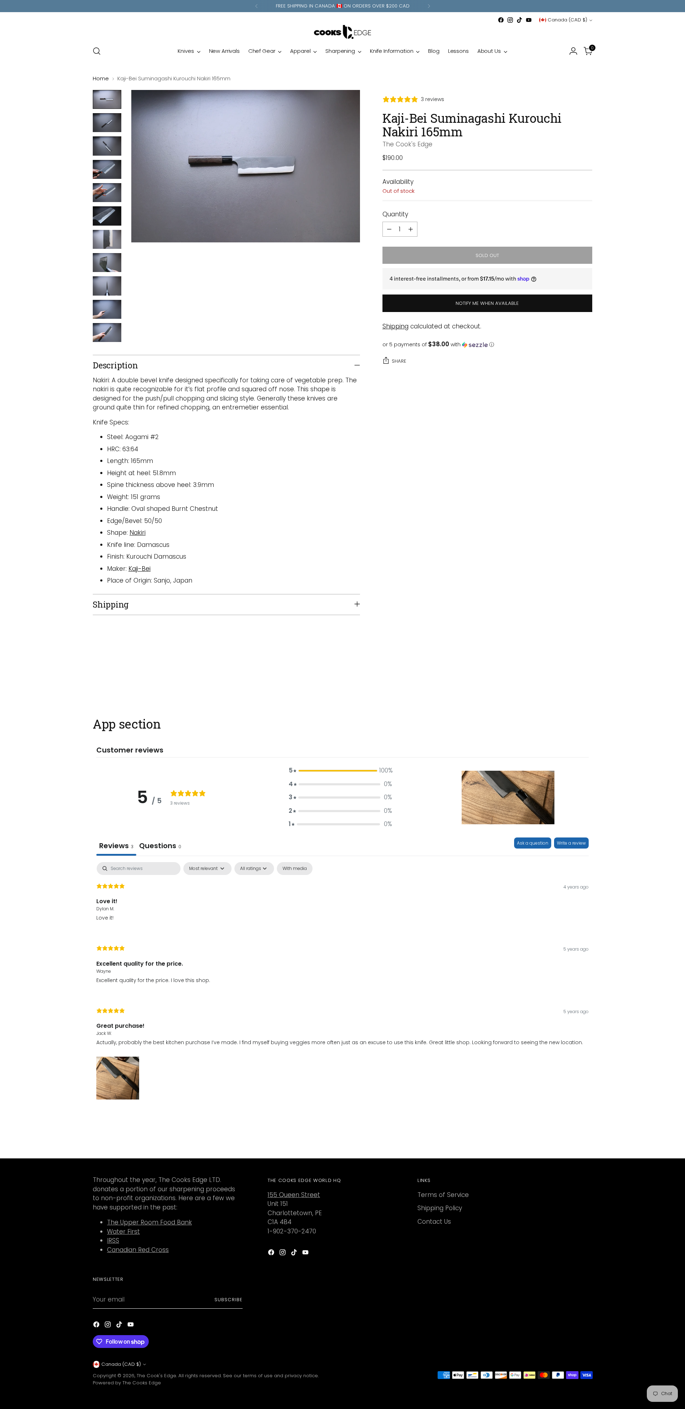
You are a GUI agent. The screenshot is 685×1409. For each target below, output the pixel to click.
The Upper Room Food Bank (149, 1222)
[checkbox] (295, 868)
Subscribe (228, 1299)
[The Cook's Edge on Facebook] (501, 20)
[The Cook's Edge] (342, 32)
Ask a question (532, 843)
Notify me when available (487, 303)
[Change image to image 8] (107, 262)
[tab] (160, 846)
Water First (123, 1231)
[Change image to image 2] (107, 122)
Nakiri (138, 532)
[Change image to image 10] (107, 309)
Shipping (395, 326)
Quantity (395, 214)
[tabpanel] (342, 981)
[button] (487, 344)
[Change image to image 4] (107, 169)
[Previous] (256, 6)
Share (399, 361)
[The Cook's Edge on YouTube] (529, 20)
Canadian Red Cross (138, 1250)
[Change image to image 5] (107, 192)
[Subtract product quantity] (389, 229)
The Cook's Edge (407, 144)
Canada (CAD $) (567, 19)
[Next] (429, 6)
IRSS (113, 1240)
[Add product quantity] (410, 229)
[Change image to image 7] (107, 239)
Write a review (571, 843)
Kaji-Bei (139, 568)
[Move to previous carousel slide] (570, 679)
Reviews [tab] (116, 846)
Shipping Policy (439, 1208)
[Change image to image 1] (107, 99)
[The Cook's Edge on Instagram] (510, 20)
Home (101, 78)
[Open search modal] (97, 51)
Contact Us (434, 1221)
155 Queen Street (294, 1195)
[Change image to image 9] (107, 285)
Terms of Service (443, 1195)
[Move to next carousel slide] (586, 678)
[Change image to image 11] (107, 332)
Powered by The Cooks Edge (127, 1382)
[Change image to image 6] (107, 215)
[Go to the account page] (573, 51)
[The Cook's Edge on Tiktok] (519, 20)
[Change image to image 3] (107, 145)
